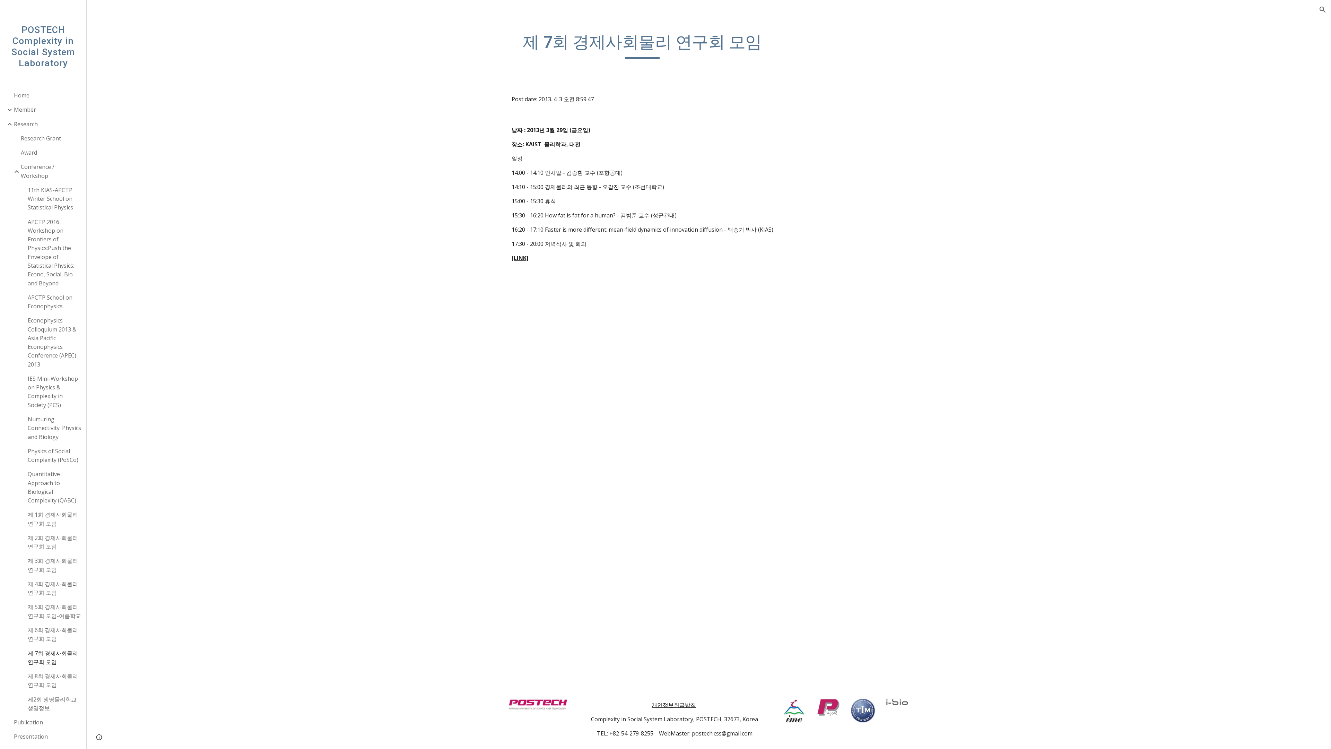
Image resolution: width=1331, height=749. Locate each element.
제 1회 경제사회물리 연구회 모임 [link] (53, 519)
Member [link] (25, 109)
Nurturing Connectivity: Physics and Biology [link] (54, 428)
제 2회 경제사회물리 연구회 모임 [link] (53, 542)
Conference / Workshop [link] (37, 171)
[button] (1322, 9)
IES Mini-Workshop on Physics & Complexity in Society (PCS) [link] (53, 392)
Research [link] (26, 124)
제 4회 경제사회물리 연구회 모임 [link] (53, 588)
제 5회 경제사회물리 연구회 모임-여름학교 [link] (54, 611)
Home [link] (21, 95)
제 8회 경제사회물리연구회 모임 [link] (53, 680)
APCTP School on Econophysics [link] (50, 302)
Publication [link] (28, 722)
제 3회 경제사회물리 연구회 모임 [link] (53, 565)
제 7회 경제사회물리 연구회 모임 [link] (53, 657)
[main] (642, 45)
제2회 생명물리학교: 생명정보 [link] (53, 704)
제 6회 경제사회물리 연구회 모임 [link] (53, 634)
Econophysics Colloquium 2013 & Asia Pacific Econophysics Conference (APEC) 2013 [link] (52, 342)
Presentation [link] (31, 736)
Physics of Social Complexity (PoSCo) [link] (53, 455)
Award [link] (29, 152)
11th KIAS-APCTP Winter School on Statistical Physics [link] (50, 199)
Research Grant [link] (41, 138)
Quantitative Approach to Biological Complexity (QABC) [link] (52, 487)
